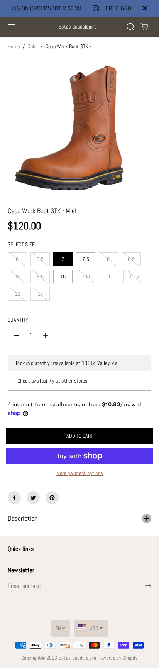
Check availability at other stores (52, 381)
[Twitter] (33, 497)
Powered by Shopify (118, 657)
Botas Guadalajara (77, 657)
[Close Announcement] (144, 8)
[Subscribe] (148, 587)
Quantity (18, 320)
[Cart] (144, 27)
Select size (21, 244)
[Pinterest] (52, 497)
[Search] (130, 27)
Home (14, 46)
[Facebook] (14, 497)
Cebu (32, 46)
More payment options (79, 473)
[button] (12, 27)
